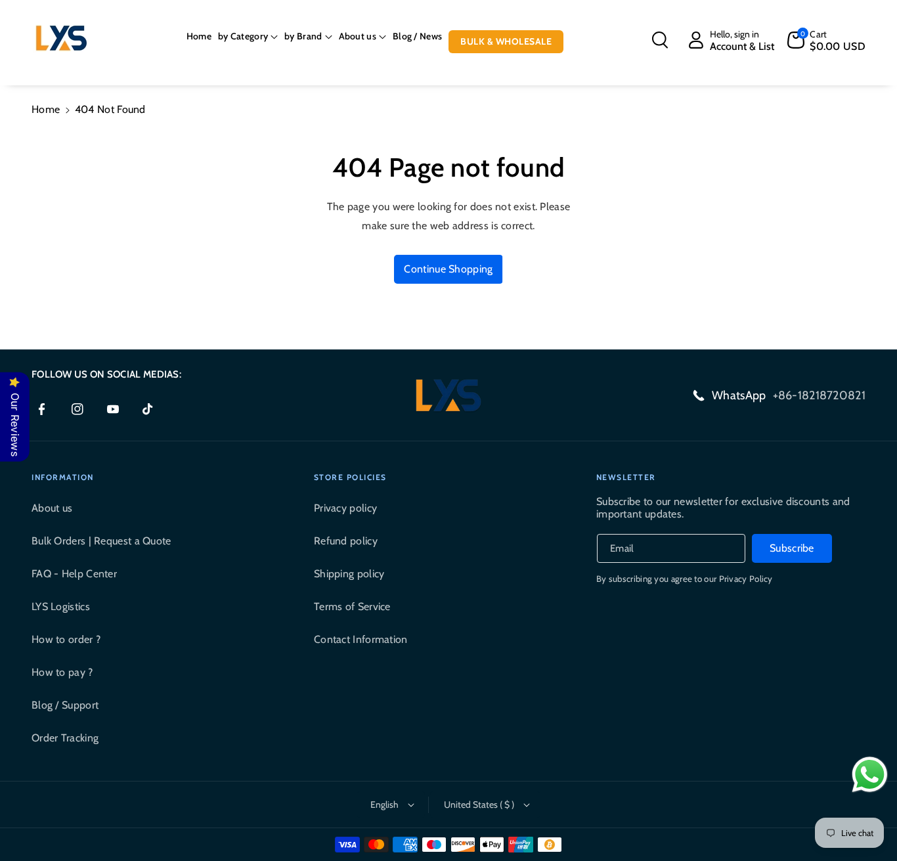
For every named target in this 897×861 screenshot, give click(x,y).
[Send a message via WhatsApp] (869, 774)
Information (63, 477)
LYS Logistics (61, 606)
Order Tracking (65, 738)
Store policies (350, 477)
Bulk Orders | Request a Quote (101, 541)
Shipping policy (349, 573)
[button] (248, 36)
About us (52, 508)
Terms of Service (352, 606)
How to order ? (66, 639)
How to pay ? (62, 672)
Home (46, 109)
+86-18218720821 (819, 395)
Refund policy (346, 541)
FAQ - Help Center (74, 573)
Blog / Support (65, 705)
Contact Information (361, 639)
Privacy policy (345, 508)
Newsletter (626, 477)
